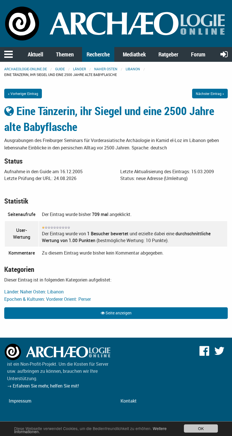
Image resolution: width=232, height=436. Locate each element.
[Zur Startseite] (116, 23)
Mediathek (134, 54)
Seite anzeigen (118, 313)
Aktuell (35, 54)
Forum (198, 54)
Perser (84, 299)
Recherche (98, 54)
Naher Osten (105, 69)
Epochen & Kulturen (24, 299)
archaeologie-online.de (25, 69)
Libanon (133, 69)
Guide (60, 69)
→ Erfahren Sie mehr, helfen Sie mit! (43, 386)
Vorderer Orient (61, 299)
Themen (65, 54)
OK (201, 428)
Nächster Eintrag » (210, 93)
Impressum (20, 401)
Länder (79, 69)
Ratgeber (168, 54)
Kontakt (129, 401)
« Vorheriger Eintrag (23, 93)
